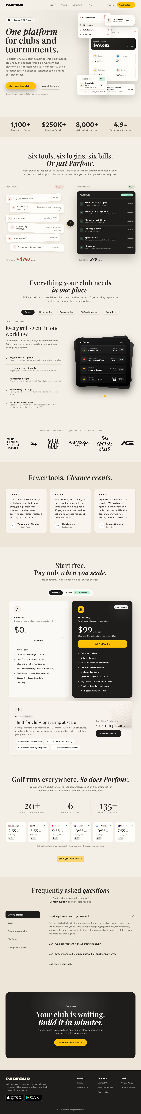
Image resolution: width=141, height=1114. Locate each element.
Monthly (55, 593)
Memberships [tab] (45, 312)
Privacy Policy (127, 1083)
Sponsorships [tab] (66, 312)
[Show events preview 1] (100, 396)
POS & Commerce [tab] (89, 312)
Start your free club (19, 86)
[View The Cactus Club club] (104, 443)
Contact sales (106, 733)
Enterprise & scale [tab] (17, 947)
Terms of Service (128, 1087)
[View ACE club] (127, 444)
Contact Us (103, 1083)
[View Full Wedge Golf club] (78, 443)
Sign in (110, 5)
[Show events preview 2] (103, 396)
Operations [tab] (110, 312)
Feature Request (105, 1087)
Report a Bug (103, 1092)
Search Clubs (77, 5)
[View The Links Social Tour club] (13, 443)
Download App (83, 1087)
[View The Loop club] (33, 443)
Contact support (58, 901)
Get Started (126, 4)
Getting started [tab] (16, 914)
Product (52, 5)
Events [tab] (28, 312)
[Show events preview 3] (105, 396)
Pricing (64, 5)
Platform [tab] (12, 939)
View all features (50, 86)
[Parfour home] (15, 5)
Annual (77, 593)
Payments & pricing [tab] (17, 931)
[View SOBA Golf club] (53, 444)
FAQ (90, 5)
